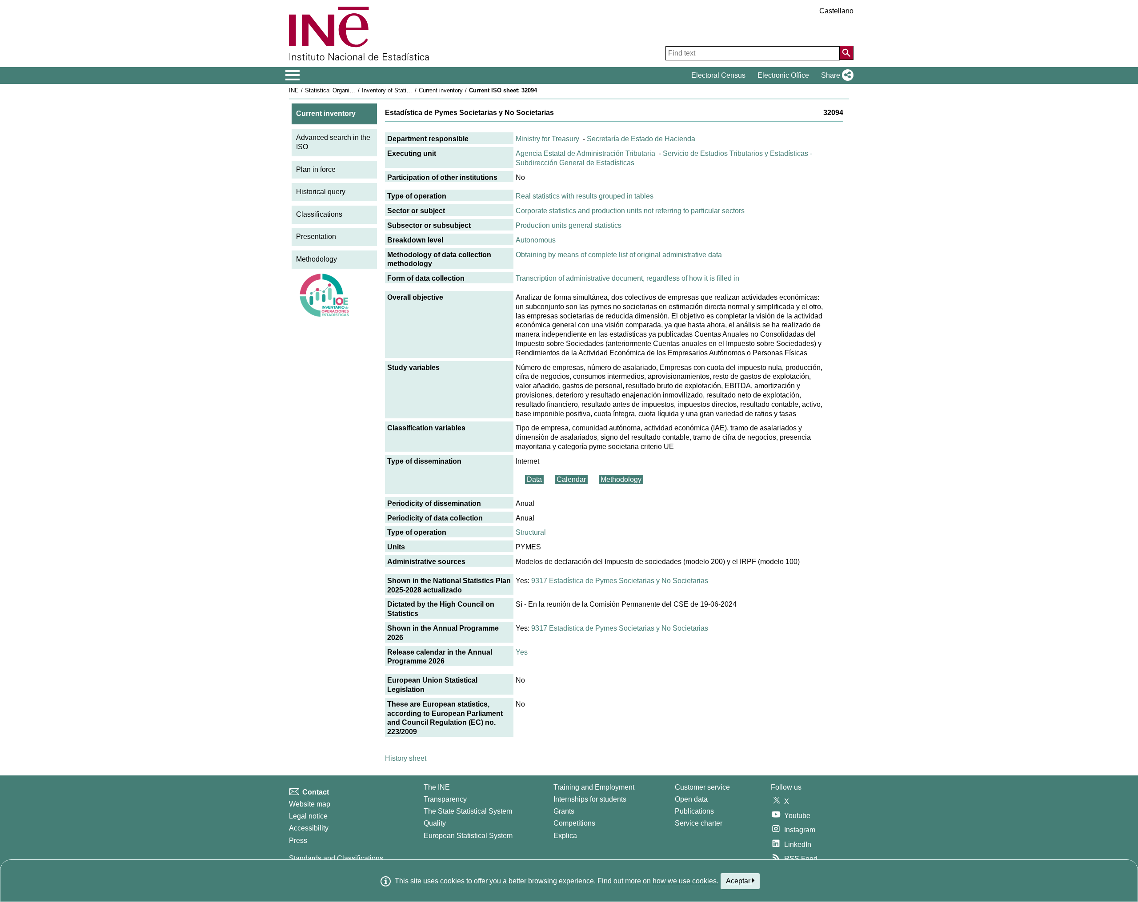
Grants (563, 811)
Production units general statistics (568, 225)
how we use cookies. (685, 881)
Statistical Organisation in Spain (346, 90)
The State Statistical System (468, 811)
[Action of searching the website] (846, 53)
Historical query (320, 191)
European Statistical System (468, 835)
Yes (522, 652)
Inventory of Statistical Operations (406, 90)
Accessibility (309, 828)
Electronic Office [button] (783, 75)
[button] (835, 75)
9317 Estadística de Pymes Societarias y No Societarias (619, 580)
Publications (694, 811)
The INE (437, 787)
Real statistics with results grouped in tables (584, 196)
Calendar (571, 479)
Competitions (574, 823)
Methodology (316, 259)
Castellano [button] (836, 11)
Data (534, 479)
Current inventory (441, 90)
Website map (309, 804)
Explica (565, 835)
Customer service (702, 787)
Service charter (698, 823)
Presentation (316, 236)
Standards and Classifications (336, 858)
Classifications (319, 214)
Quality (435, 823)
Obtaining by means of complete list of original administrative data (619, 254)
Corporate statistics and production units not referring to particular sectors (630, 211)
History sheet (405, 758)
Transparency (445, 799)
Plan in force (316, 169)
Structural (531, 532)
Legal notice (308, 816)
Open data (691, 799)
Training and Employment (593, 787)
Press (298, 840)
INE (294, 90)
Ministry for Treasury (547, 139)
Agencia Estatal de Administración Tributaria (585, 153)
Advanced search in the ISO (333, 142)
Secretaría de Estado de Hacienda (641, 139)
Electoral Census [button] (718, 75)
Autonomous (536, 240)
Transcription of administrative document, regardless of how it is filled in (627, 278)
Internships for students (589, 799)
